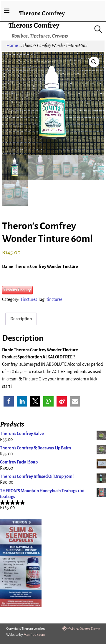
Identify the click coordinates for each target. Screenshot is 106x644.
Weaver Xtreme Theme (84, 628)
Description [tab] (21, 318)
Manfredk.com (34, 635)
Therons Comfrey (34, 25)
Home (12, 45)
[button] (94, 62)
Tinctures (28, 299)
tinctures (54, 299)
